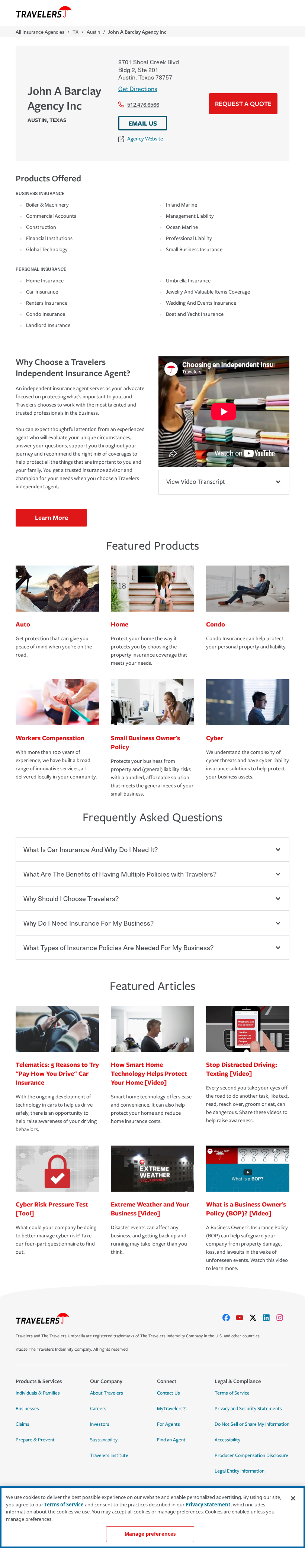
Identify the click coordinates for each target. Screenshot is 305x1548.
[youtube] (242, 1317)
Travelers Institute (109, 1455)
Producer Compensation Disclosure (251, 1455)
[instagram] (282, 1317)
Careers (98, 1409)
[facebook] (229, 1317)
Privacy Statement (208, 1504)
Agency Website (145, 139)
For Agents (168, 1424)
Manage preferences (150, 1534)
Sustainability (104, 1440)
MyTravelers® (171, 1409)
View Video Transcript (195, 482)
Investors (99, 1424)
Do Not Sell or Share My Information (252, 1424)
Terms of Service (232, 1393)
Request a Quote (243, 103)
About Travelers (106, 1393)
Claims (22, 1424)
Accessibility (227, 1440)
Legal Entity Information (239, 1471)
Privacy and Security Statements (248, 1409)
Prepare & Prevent (35, 1440)
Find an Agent (171, 1440)
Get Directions (137, 88)
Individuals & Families (38, 1393)
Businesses (27, 1409)
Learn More (51, 517)
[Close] (293, 1498)
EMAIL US (142, 123)
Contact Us (168, 1393)
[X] (256, 1317)
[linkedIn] (269, 1317)
